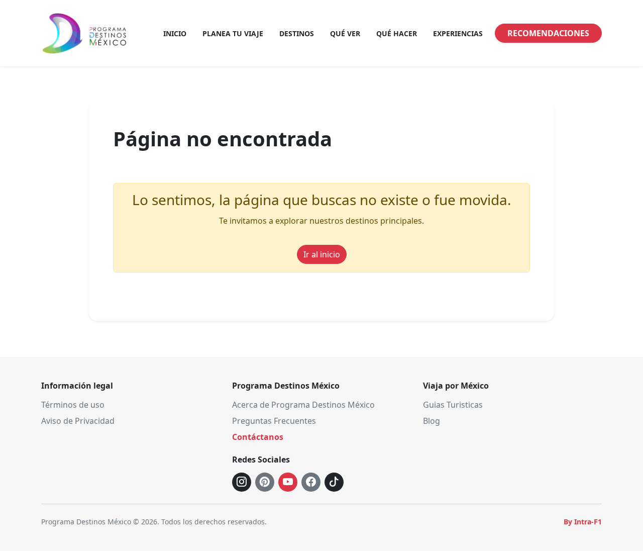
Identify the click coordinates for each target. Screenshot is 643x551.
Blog (431, 420)
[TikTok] (334, 482)
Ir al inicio (321, 254)
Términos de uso (72, 404)
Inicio (174, 33)
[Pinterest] (264, 482)
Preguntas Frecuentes (274, 420)
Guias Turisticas (453, 404)
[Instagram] (241, 482)
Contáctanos (257, 436)
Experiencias (458, 33)
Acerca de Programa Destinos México (303, 404)
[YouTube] (287, 482)
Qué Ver (345, 33)
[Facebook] (310, 482)
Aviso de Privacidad (78, 420)
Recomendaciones (548, 33)
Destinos (296, 33)
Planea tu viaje (232, 33)
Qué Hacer (396, 33)
